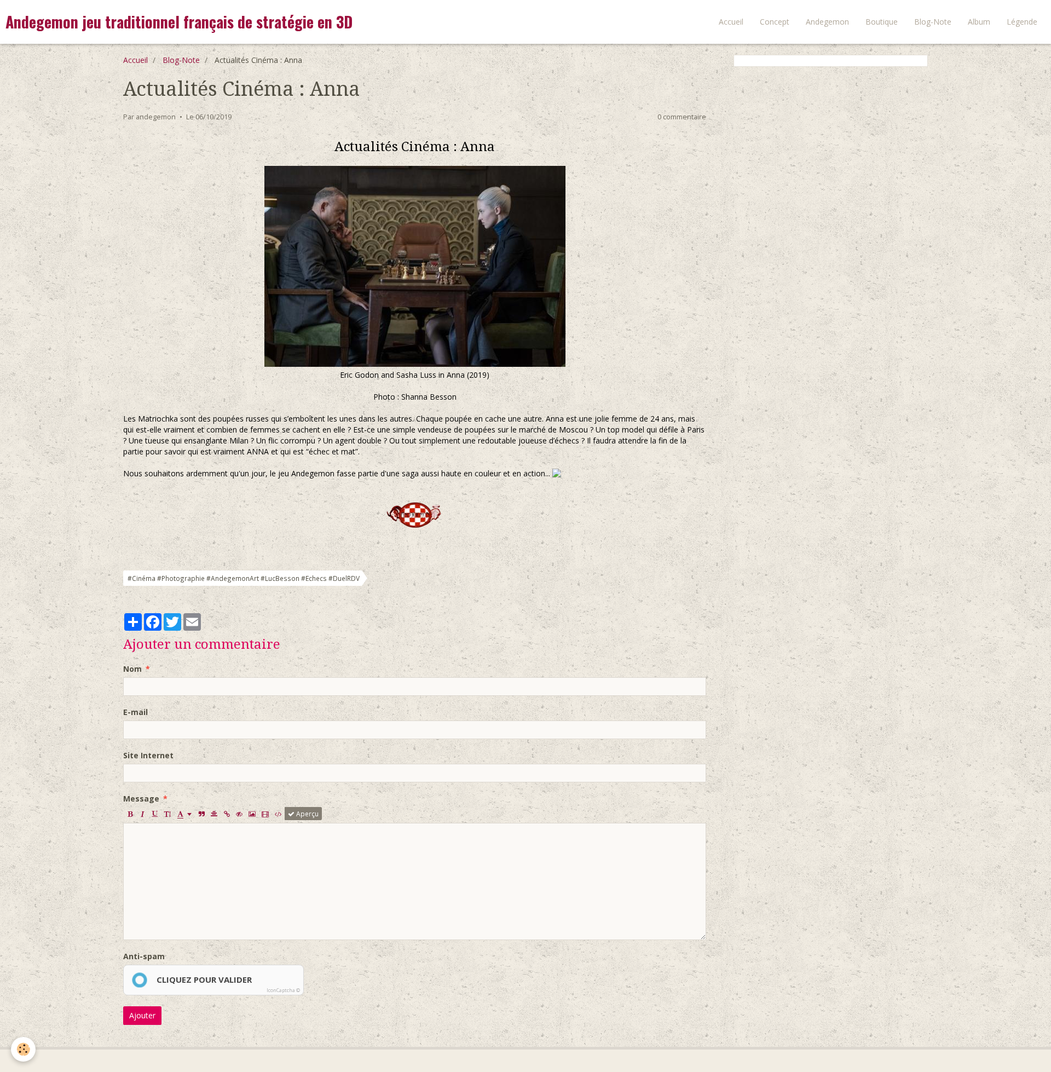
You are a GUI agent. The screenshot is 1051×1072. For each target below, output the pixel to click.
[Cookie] (23, 1049)
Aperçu (306, 813)
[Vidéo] (265, 813)
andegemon (156, 117)
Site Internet (148, 755)
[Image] (252, 813)
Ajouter (142, 1015)
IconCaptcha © (283, 990)
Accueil (731, 21)
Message (141, 798)
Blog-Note (932, 21)
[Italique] (142, 813)
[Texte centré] (214, 813)
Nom (132, 669)
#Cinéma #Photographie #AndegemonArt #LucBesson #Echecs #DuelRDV (244, 578)
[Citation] (201, 813)
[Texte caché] (239, 813)
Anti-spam (144, 956)
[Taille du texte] (167, 813)
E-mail (135, 712)
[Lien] (226, 813)
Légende (1022, 21)
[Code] (278, 813)
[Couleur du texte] (184, 813)
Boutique (881, 21)
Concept (774, 21)
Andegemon (827, 21)
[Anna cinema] (414, 266)
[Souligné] (154, 813)
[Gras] (129, 813)
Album (979, 21)
